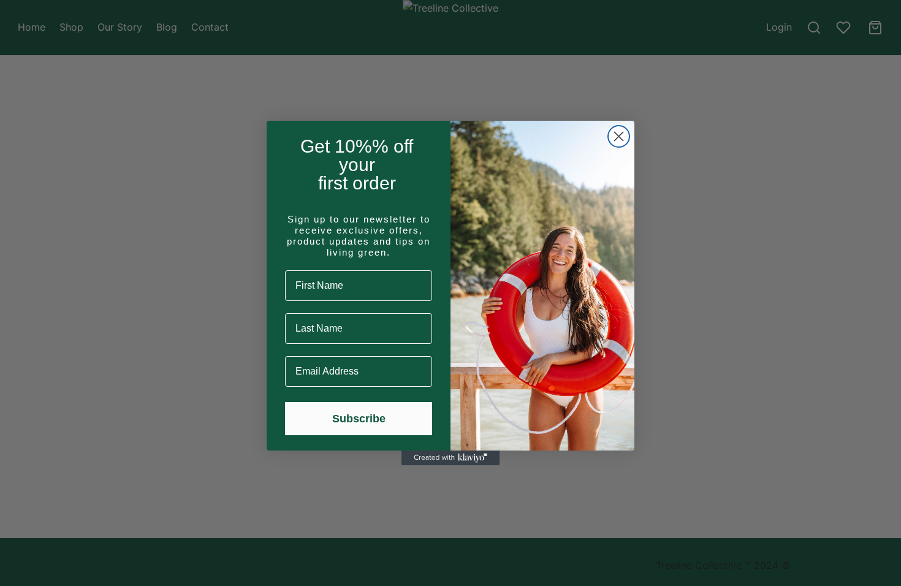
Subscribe (359, 419)
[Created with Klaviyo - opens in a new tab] (450, 458)
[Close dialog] (618, 136)
